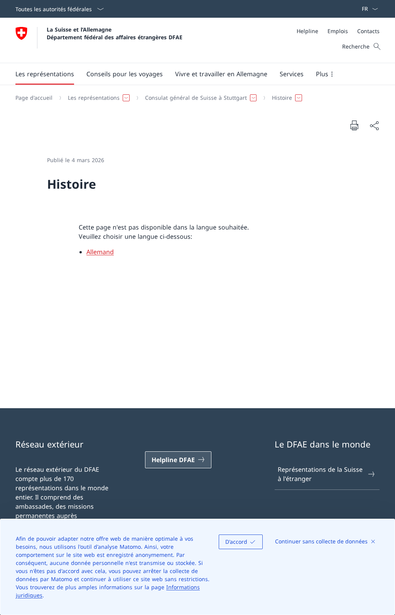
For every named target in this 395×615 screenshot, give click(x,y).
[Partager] (374, 125)
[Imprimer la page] (354, 125)
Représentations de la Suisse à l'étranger (320, 474)
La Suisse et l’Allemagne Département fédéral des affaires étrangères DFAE (114, 33)
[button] (44, 74)
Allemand (100, 252)
